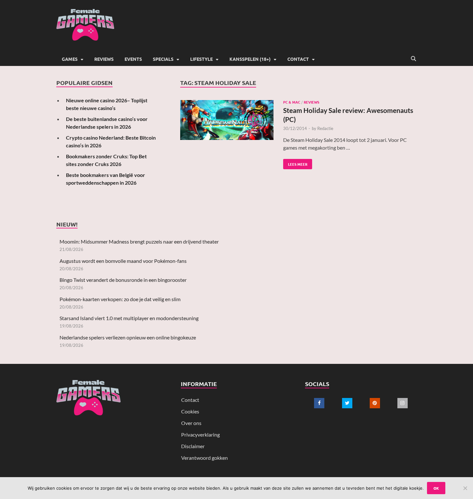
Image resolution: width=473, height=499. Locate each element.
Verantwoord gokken (204, 458)
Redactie (325, 128)
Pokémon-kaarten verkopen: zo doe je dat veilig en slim (120, 299)
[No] (465, 488)
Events (133, 59)
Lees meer (295, 163)
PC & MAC (291, 102)
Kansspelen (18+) (250, 59)
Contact (298, 59)
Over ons (191, 423)
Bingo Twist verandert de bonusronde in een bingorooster (123, 280)
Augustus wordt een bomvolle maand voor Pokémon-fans (123, 261)
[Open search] (413, 58)
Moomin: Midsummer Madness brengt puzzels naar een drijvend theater (139, 241)
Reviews (104, 59)
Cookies (190, 411)
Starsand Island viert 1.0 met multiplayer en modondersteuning (129, 318)
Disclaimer (193, 446)
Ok (436, 488)
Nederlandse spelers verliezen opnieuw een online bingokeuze (128, 337)
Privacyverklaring (200, 434)
